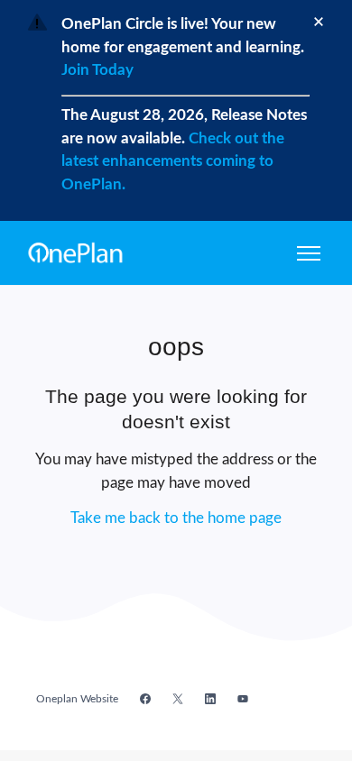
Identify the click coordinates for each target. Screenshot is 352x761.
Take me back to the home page (176, 518)
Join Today (97, 70)
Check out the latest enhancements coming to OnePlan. (172, 161)
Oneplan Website (77, 698)
